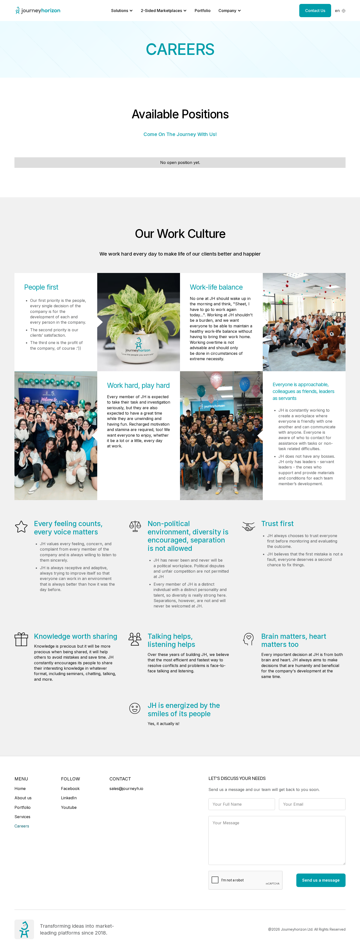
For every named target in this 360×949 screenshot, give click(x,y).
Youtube (69, 807)
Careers (21, 826)
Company (227, 10)
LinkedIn (69, 797)
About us (23, 797)
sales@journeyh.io (126, 788)
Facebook (70, 788)
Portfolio (203, 10)
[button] (340, 10)
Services (22, 816)
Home (20, 788)
